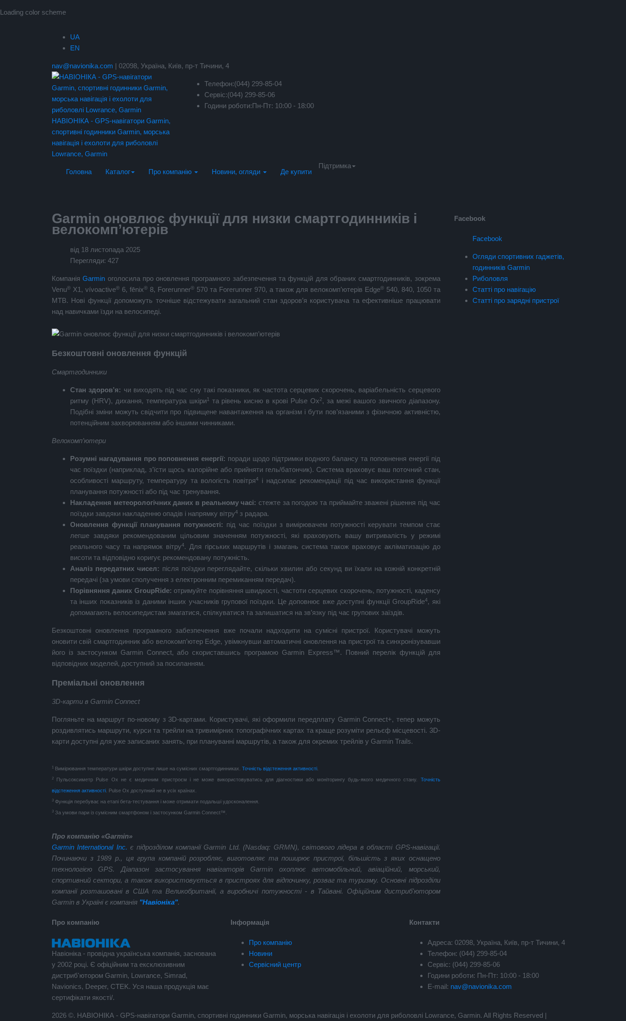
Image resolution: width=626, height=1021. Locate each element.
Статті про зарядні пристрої (515, 300)
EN (75, 48)
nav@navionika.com (82, 66)
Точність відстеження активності (279, 768)
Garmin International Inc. (89, 847)
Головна (79, 172)
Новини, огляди (237, 172)
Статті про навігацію (504, 289)
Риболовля (490, 278)
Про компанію (170, 172)
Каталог (117, 172)
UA (75, 37)
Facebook (487, 238)
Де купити (296, 172)
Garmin (93, 278)
